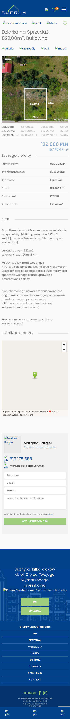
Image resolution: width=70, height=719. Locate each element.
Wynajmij (35, 646)
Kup (34, 601)
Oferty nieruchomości (34, 627)
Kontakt (35, 679)
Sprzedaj (35, 610)
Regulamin (35, 673)
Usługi (35, 653)
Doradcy (35, 666)
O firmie (35, 660)
